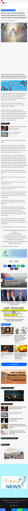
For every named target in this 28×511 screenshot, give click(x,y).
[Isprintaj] (16, 268)
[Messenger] (14, 266)
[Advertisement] (14, 58)
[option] (14, 280)
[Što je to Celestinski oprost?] (4, 134)
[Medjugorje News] (5, 6)
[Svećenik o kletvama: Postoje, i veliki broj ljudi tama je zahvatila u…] (4, 128)
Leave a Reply (14, 364)
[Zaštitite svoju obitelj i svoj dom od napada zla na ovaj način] (7, 348)
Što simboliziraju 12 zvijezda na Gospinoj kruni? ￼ (15, 236)
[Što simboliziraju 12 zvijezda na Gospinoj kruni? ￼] (4, 420)
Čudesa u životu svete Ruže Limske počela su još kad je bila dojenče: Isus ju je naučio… (18, 426)
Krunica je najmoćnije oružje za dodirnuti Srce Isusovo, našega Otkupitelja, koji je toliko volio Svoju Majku (13, 283)
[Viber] (12, 268)
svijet (17, 261)
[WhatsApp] (18, 266)
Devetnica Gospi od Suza (6, 335)
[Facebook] (5, 266)
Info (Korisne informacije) (6, 492)
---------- (21, 502)
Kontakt (2, 494)
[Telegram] (23, 266)
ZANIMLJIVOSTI (8, 277)
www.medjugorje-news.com (6, 473)
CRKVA (3, 10)
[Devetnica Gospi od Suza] (7, 330)
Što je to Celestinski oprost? (15, 132)
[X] (10, 266)
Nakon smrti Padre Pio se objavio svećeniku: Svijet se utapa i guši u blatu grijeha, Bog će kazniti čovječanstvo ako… (21, 356)
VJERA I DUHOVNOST (10, 10)
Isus (11, 261)
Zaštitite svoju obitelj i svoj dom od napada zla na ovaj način (7, 355)
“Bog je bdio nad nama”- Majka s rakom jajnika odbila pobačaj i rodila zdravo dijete (17, 432)
